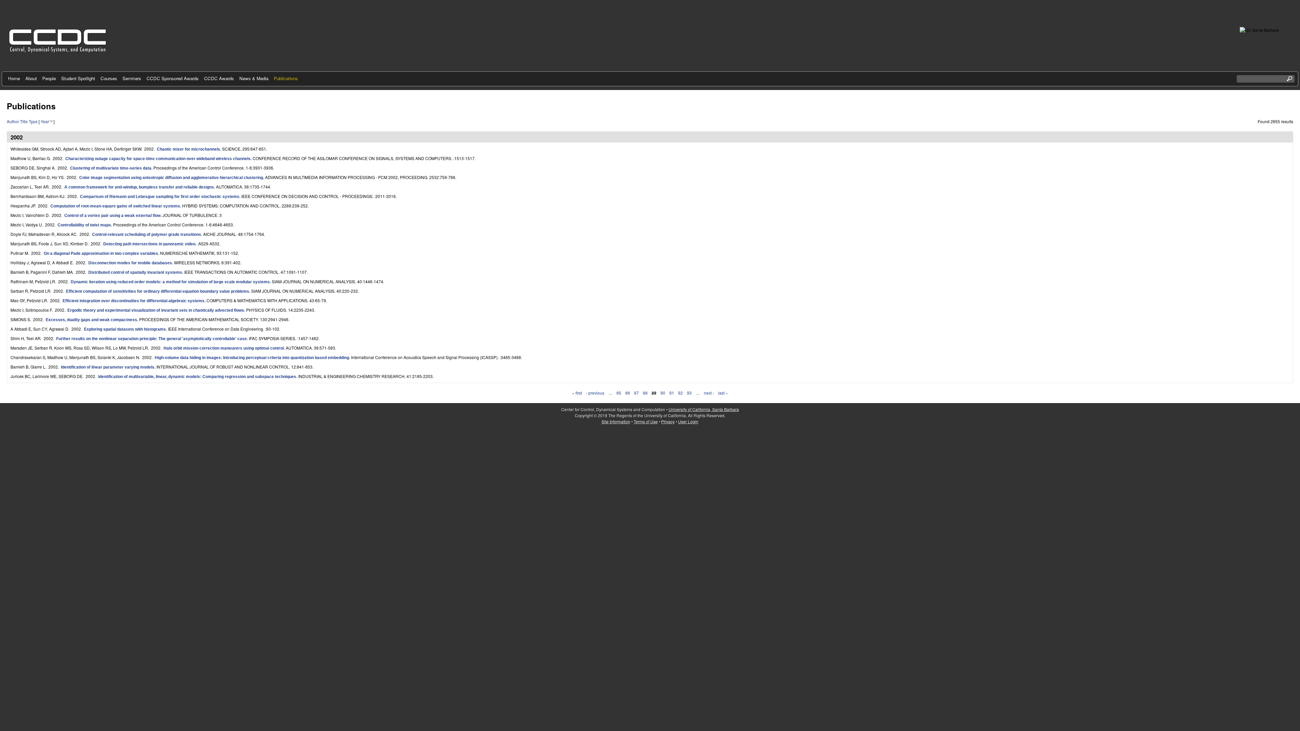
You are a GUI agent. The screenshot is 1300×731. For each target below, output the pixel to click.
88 (645, 393)
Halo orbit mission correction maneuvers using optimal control (224, 348)
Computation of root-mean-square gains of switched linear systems (115, 206)
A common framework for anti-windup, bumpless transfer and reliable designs (139, 187)
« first (577, 393)
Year (45, 121)
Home (14, 78)
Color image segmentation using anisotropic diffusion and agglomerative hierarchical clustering (171, 177)
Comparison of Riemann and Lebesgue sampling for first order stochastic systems (159, 196)
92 (680, 393)
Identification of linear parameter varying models (107, 367)
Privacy (668, 421)
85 (618, 393)
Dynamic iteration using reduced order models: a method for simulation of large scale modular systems (170, 282)
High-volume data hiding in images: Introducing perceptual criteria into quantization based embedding (252, 357)
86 (627, 393)
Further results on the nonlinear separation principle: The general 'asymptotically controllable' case (151, 338)
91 (671, 393)
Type (33, 121)
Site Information (616, 421)
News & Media (253, 78)
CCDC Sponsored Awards (173, 78)
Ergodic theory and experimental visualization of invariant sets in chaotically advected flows (155, 310)
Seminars (132, 78)
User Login (688, 421)
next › (709, 393)
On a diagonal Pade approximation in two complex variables (101, 253)
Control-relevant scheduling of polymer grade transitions (146, 234)
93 (689, 393)
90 (662, 393)
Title (24, 121)
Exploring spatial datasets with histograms (125, 329)
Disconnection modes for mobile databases (130, 263)
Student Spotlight (78, 78)
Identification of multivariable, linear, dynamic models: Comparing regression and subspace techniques (197, 376)
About (31, 78)
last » (723, 393)
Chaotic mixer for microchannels (188, 149)
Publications (286, 78)
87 (636, 393)
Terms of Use (646, 421)
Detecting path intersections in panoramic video (149, 244)
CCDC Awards (219, 78)
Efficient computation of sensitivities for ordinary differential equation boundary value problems (157, 291)
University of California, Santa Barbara (704, 409)
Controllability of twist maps (84, 225)
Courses (109, 78)
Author (13, 121)
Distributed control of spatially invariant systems (135, 272)
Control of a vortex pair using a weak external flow (112, 215)
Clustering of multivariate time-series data (110, 168)
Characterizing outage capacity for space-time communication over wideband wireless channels (158, 158)
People (49, 78)
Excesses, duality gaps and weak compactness (91, 319)
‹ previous (595, 393)
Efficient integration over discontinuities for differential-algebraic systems (133, 300)
